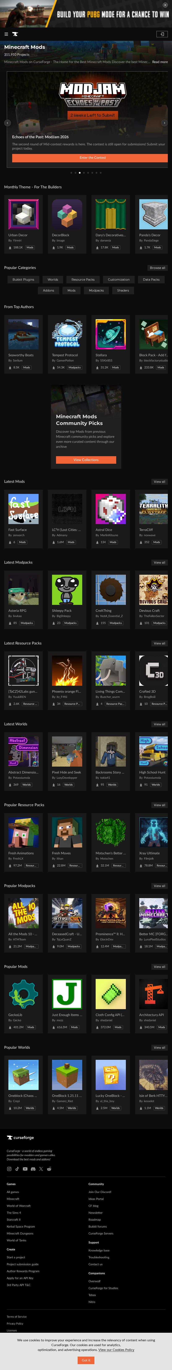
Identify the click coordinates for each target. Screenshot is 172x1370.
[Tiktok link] (17, 1168)
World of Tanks (16, 1240)
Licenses (12, 1330)
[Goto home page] (15, 34)
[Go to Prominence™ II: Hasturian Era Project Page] (110, 923)
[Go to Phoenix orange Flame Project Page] (67, 680)
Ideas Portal (96, 1199)
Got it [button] (86, 1360)
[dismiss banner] (165, 5)
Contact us (96, 1264)
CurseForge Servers (101, 1233)
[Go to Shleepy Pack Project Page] (67, 600)
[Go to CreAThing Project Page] (110, 600)
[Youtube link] (25, 1168)
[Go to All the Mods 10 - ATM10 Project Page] (23, 923)
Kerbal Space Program (21, 1226)
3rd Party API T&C (18, 1285)
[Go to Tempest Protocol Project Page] (67, 344)
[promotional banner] (86, 13)
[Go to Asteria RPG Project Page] (23, 600)
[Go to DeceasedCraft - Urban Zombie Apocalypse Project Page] (67, 923)
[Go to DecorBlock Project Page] (67, 224)
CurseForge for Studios (103, 1288)
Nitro (92, 1302)
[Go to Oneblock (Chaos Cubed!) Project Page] (23, 1085)
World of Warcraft (19, 1206)
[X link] (41, 1168)
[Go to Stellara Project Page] (110, 344)
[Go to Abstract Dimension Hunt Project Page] (23, 761)
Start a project (16, 1257)
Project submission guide (23, 1264)
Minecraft (13, 1199)
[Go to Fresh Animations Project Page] (23, 842)
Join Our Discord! (100, 1192)
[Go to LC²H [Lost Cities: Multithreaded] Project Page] (67, 519)
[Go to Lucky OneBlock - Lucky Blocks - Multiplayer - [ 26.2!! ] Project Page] (110, 1085)
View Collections (86, 460)
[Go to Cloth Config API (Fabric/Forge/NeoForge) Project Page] (110, 1004)
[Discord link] (33, 1168)
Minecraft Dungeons (20, 1233)
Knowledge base (99, 1250)
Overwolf (94, 1281)
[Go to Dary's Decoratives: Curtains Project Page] (110, 224)
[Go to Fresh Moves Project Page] (67, 842)
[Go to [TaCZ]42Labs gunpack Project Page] (23, 680)
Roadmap (95, 1219)
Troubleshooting (99, 1257)
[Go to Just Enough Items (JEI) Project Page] (67, 1004)
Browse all (157, 268)
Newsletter (96, 1212)
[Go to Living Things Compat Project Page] (110, 680)
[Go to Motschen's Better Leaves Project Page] (110, 842)
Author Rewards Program (23, 1271)
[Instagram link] (9, 1168)
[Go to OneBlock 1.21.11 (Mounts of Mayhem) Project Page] (67, 1085)
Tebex (92, 1295)
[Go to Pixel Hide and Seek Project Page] (67, 761)
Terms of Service (17, 1317)
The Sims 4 (14, 1212)
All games (13, 1192)
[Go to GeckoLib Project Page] (23, 1004)
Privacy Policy (15, 1323)
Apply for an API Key (20, 1278)
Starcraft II (14, 1219)
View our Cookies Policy (116, 1350)
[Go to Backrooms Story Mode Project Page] (110, 761)
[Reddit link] (49, 1168)
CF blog (93, 1206)
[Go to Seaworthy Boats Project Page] (23, 344)
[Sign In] (162, 34)
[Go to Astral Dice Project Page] (110, 519)
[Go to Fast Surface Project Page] (23, 519)
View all (159, 482)
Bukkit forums (98, 1226)
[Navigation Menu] (6, 34)
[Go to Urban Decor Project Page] (23, 224)
